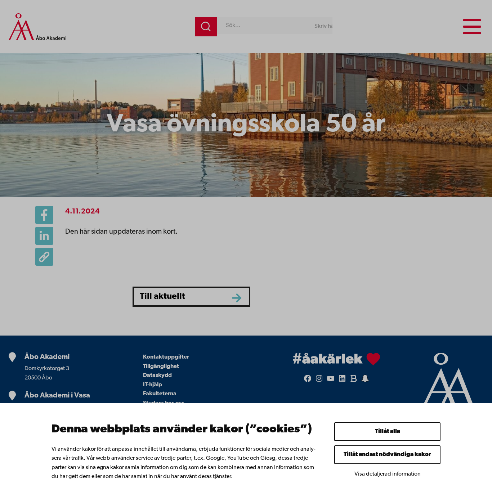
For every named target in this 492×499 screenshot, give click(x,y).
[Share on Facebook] (44, 215)
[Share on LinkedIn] (44, 236)
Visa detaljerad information (387, 474)
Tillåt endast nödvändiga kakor (387, 455)
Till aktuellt (162, 296)
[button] (44, 257)
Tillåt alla (387, 432)
